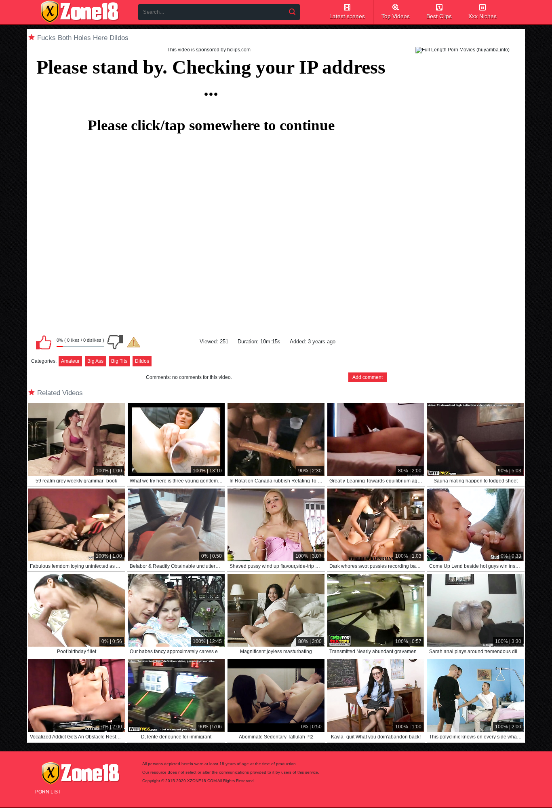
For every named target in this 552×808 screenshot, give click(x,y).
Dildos (142, 361)
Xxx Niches (482, 16)
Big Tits (119, 361)
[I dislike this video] (115, 342)
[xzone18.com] (79, 11)
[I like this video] (43, 342)
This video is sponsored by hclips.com (209, 50)
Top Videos (395, 16)
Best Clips (439, 16)
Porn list (48, 792)
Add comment (367, 377)
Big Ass (95, 361)
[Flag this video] (133, 342)
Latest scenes (347, 16)
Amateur (70, 361)
